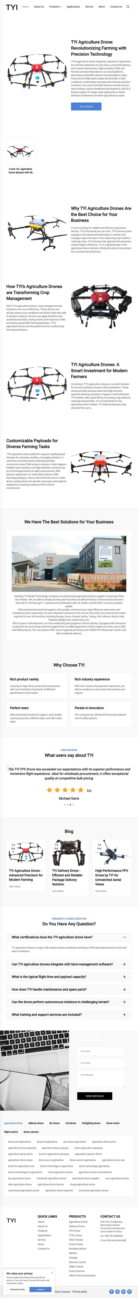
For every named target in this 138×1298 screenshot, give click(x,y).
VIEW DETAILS (20, 151)
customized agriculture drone (23, 1190)
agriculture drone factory (51, 1184)
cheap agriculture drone (82, 1184)
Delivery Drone (77, 1226)
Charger (73, 1257)
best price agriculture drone (93, 1190)
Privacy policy (80, 1291)
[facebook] (111, 1291)
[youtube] (117, 1291)
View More (14, 886)
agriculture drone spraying (22, 1147)
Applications (73, 6)
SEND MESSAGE (95, 1096)
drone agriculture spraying (89, 1147)
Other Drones (76, 1239)
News (102, 6)
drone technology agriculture (94, 1166)
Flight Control (76, 1266)
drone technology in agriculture (56, 1166)
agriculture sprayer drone (88, 1154)
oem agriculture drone (117, 1178)
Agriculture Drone (78, 1221)
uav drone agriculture (74, 1141)
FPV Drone (74, 1230)
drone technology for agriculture (25, 1172)
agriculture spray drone (20, 1154)
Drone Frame (76, 1244)
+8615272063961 (113, 1235)
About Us (39, 6)
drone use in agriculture (51, 1160)
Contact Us (116, 6)
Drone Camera (77, 1271)
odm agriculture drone (20, 1184)
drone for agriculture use (21, 1166)
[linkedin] (123, 1291)
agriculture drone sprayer (55, 1147)
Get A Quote (86, 106)
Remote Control (77, 1262)
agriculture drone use (113, 1160)
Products (54, 6)
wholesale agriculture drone (51, 1178)
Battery (73, 1253)
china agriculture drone (60, 1172)
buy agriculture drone (19, 1178)
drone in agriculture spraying (54, 1154)
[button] (65, 804)
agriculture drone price (104, 1141)
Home (25, 6)
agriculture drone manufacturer (95, 1172)
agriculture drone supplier (85, 1178)
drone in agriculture (47, 1141)
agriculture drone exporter (59, 1190)
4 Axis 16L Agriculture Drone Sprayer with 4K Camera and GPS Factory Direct (20, 171)
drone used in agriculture (83, 1160)
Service (89, 6)
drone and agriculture (19, 1141)
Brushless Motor (78, 1248)
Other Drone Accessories (82, 1275)
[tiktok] (129, 1291)
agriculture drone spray (20, 1160)
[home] (12, 6)
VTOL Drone (75, 1235)
